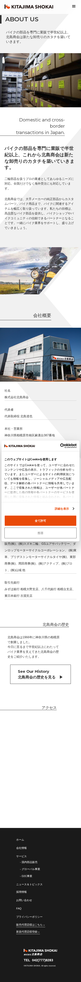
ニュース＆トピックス (29, 884)
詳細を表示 (62, 508)
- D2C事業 (26, 876)
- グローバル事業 (30, 869)
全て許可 (40, 520)
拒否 (40, 533)
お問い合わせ (24, 900)
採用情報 (21, 891)
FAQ (18, 908)
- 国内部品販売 (28, 862)
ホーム (20, 839)
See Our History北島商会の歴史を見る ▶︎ (40, 674)
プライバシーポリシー (29, 916)
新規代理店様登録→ (28, 931)
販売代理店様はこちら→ (30, 924)
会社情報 (21, 847)
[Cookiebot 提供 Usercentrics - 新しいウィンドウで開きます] (60, 445)
